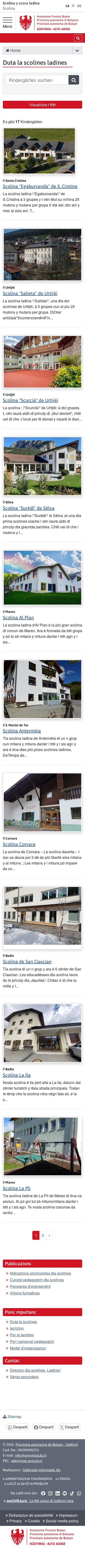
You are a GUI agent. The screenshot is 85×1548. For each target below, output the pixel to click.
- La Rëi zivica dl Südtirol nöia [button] (39, 1501)
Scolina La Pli (16, 1188)
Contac (64, 1479)
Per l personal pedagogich (32, 1341)
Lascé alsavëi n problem (27, 1484)
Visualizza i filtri (43, 104)
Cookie (33, 1521)
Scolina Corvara (19, 844)
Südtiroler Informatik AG (41, 1470)
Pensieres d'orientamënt (30, 1286)
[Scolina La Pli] (42, 1146)
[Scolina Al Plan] (42, 577)
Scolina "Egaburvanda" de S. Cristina (40, 186)
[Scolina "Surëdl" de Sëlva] (42, 466)
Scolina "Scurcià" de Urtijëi (30, 400)
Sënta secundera (24, 1376)
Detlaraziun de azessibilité (30, 1515)
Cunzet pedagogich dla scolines (37, 1279)
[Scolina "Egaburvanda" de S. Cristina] (39, 150)
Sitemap (14, 1416)
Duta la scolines (23, 1321)
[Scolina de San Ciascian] (42, 917)
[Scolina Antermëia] (42, 688)
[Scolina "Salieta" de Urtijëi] (42, 254)
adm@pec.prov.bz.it (26, 1461)
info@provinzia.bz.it (31, 1455)
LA (67, 6)
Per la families (22, 1335)
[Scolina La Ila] (42, 1032)
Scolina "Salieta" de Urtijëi (30, 293)
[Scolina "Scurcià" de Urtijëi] (42, 361)
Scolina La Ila (17, 1075)
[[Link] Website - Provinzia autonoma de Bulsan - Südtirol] (49, 22)
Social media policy (62, 1521)
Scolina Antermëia (22, 730)
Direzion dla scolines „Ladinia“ (35, 1370)
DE (79, 6)
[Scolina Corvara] (42, 801)
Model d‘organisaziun (28, 1348)
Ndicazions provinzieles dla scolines (40, 1273)
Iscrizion (17, 1328)
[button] (77, 50)
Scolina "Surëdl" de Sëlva (29, 508)
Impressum (67, 1515)
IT (73, 6)
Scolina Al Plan (18, 617)
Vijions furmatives (25, 1293)
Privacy (15, 1521)
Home (15, 50)
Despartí (19, 1427)
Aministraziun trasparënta (28, 1479)
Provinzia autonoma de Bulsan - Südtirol (47, 1445)
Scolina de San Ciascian (27, 961)
